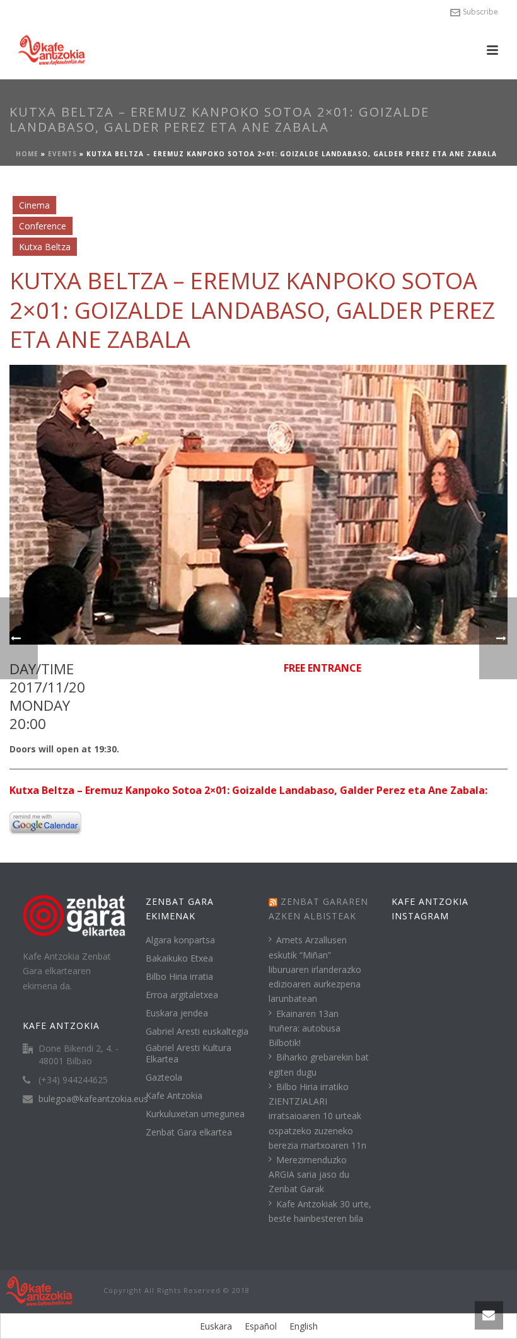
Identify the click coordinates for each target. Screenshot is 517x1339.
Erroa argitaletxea (182, 995)
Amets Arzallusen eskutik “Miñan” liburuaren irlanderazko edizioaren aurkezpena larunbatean (315, 969)
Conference (42, 226)
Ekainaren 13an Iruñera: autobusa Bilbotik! (304, 1028)
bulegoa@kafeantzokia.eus (93, 1099)
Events (62, 153)
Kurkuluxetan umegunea (195, 1114)
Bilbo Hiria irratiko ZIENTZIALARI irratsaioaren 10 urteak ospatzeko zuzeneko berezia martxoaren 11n (317, 1116)
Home (27, 153)
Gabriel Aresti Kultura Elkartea (188, 1053)
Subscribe (480, 11)
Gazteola (164, 1077)
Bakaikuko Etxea (179, 958)
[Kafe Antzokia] (39, 1290)
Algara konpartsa (180, 940)
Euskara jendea (177, 1013)
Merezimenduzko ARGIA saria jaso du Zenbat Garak (309, 1174)
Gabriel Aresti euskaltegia (197, 1031)
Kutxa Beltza (45, 247)
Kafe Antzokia (174, 1095)
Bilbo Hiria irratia (179, 976)
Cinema (34, 205)
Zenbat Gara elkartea (189, 1132)
